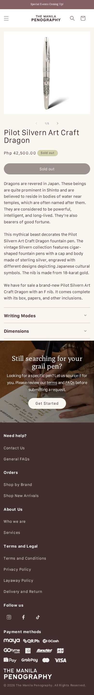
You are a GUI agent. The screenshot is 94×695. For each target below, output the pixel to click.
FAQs (69, 382)
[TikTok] (38, 617)
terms (52, 382)
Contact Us (14, 448)
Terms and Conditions (25, 558)
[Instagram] (9, 617)
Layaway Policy (18, 580)
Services (12, 532)
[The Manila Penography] (47, 674)
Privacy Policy (17, 569)
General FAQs (16, 459)
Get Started (47, 403)
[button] (6, 18)
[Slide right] (57, 123)
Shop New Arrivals (21, 495)
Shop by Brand (18, 484)
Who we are (15, 521)
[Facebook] (23, 617)
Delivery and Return (23, 591)
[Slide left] (36, 123)
